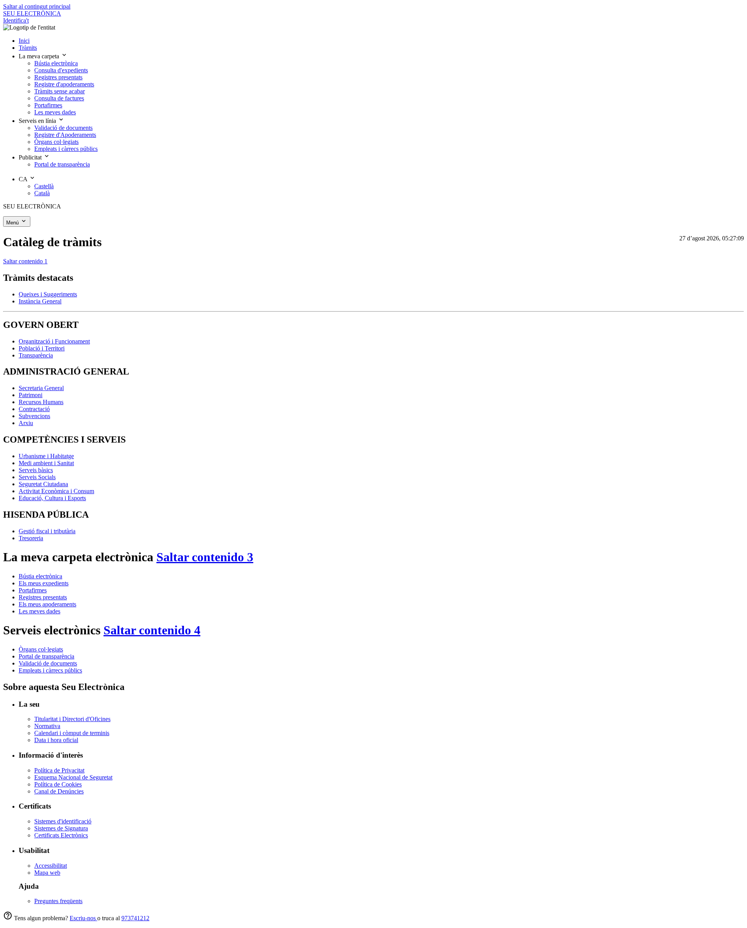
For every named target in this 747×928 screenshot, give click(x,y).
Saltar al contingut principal (36, 6)
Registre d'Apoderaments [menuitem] (65, 134)
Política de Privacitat (59, 770)
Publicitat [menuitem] (31, 157)
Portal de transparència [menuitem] (62, 164)
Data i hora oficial (56, 740)
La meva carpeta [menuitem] (40, 56)
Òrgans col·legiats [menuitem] (56, 141)
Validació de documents (48, 663)
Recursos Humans (41, 402)
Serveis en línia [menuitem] (38, 120)
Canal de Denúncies (59, 791)
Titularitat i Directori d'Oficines (72, 719)
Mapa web (47, 872)
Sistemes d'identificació (62, 821)
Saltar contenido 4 (151, 630)
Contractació (34, 409)
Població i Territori (42, 348)
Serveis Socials (37, 477)
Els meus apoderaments (47, 604)
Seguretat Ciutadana (43, 484)
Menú (13, 223)
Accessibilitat (50, 865)
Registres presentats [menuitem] (58, 77)
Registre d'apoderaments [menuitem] (64, 84)
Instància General (40, 301)
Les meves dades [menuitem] (55, 112)
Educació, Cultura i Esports (52, 498)
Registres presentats (43, 597)
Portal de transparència (46, 656)
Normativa (47, 726)
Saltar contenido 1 (25, 261)
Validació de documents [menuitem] (63, 127)
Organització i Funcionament (54, 341)
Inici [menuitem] (24, 40)
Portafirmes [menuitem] (48, 105)
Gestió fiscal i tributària (47, 531)
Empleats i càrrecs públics (50, 670)
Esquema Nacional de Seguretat (73, 777)
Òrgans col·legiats (41, 649)
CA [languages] (24, 179)
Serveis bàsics (36, 470)
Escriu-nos (83, 918)
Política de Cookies (58, 784)
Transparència (36, 355)
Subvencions (34, 416)
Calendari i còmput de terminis (71, 733)
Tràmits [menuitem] (28, 47)
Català (42, 193)
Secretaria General (41, 388)
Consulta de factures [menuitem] (59, 98)
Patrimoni (30, 395)
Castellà (44, 186)
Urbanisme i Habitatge (46, 456)
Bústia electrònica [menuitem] (56, 63)
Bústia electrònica (40, 576)
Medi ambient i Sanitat (46, 463)
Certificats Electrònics (61, 835)
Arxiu (26, 423)
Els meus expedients (43, 583)
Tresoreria (31, 538)
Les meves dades (39, 611)
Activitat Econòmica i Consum (56, 491)
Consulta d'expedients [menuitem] (61, 70)
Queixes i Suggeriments (48, 294)
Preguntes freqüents (58, 901)
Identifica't (16, 20)
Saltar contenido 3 (204, 557)
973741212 (135, 918)
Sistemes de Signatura (61, 828)
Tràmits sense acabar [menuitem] (59, 91)
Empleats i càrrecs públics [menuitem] (66, 148)
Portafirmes (33, 590)
